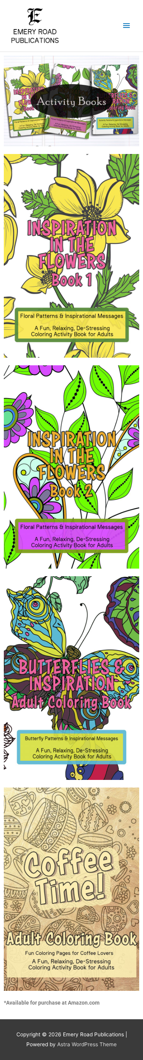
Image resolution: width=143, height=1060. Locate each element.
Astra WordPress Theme (87, 1044)
